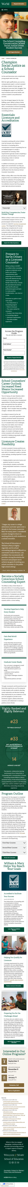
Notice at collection (5, 1185)
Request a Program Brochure (14, 357)
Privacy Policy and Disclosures (12, 1172)
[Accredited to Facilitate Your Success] (14, 881)
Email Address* (7, 344)
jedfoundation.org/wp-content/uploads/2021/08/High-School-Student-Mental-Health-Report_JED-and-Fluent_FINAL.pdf (14, 1113)
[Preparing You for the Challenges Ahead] (14, 1001)
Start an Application (14, 1090)
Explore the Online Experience (11, 243)
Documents (7, 1170)
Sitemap (21, 1170)
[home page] (5, 4)
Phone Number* (7, 350)
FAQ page (22, 833)
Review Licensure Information (13, 986)
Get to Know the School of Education (14, 1042)
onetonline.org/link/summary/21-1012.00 (12, 1118)
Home (3, 58)
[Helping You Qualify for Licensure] (14, 945)
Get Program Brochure (14, 52)
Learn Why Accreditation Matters (14, 929)
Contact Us (14, 1170)
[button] (14, 208)
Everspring (8, 1144)
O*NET (3, 503)
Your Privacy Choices (9, 1183)
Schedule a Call (14, 1085)
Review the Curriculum (9, 857)
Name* (5, 338)
